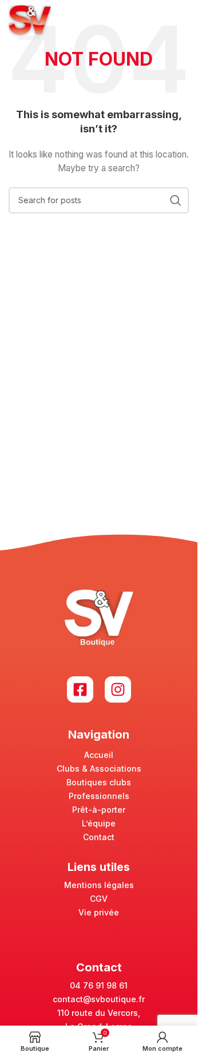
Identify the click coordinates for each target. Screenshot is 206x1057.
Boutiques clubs (98, 782)
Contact (98, 837)
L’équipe (99, 823)
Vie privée (98, 912)
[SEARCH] (176, 200)
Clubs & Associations (99, 768)
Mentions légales (99, 885)
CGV (99, 898)
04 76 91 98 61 (99, 985)
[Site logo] (30, 22)
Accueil (98, 755)
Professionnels (99, 796)
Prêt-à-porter (98, 809)
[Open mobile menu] (183, 22)
